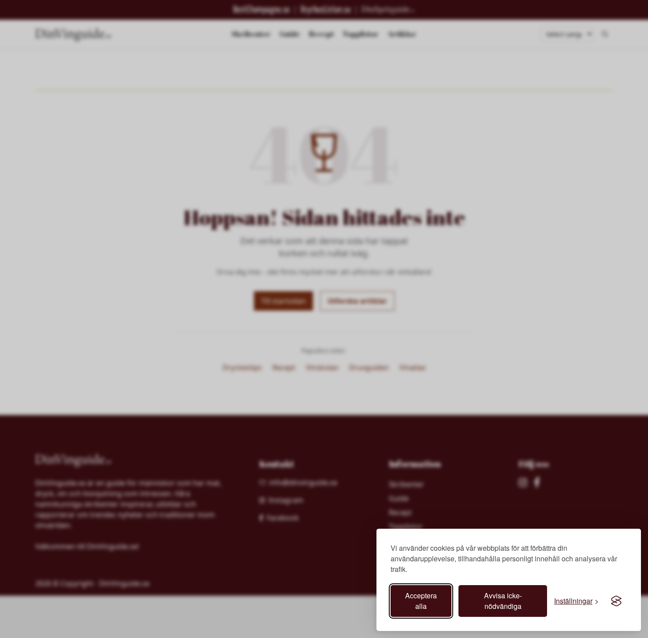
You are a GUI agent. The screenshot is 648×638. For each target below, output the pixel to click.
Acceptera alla (421, 600)
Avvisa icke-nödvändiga (503, 600)
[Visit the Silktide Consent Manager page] (616, 601)
